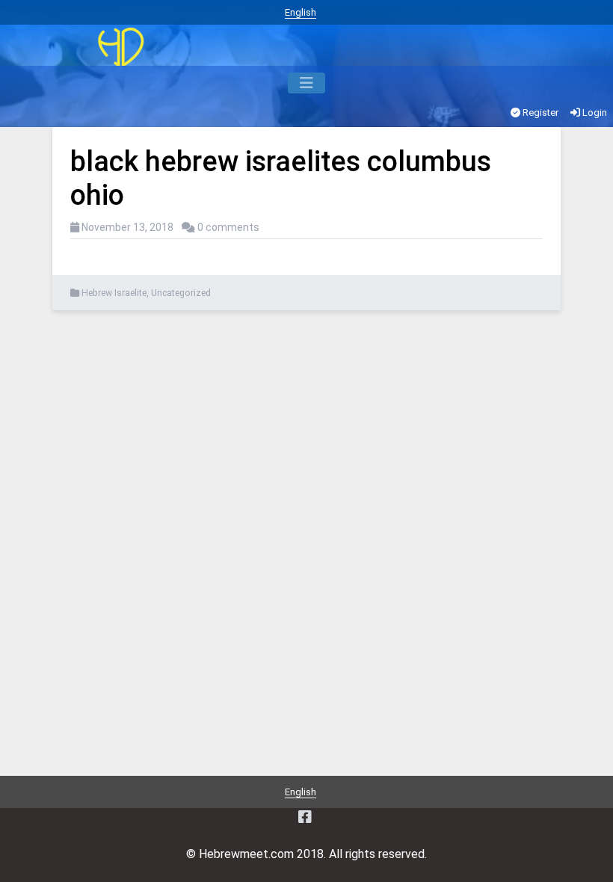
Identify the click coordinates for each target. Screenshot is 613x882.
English (300, 12)
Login (593, 112)
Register (539, 112)
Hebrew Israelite (114, 293)
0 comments (228, 227)
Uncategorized (181, 293)
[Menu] (306, 83)
